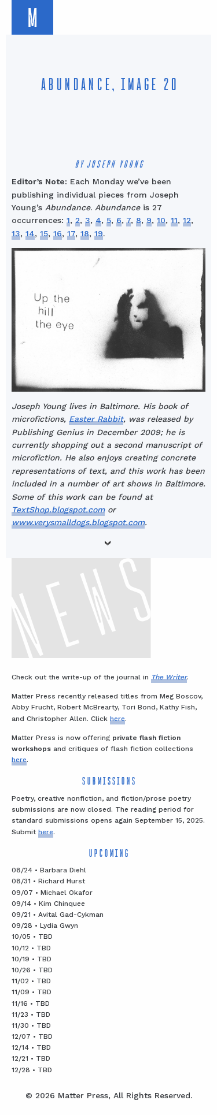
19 (98, 233)
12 (187, 220)
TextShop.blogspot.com (58, 509)
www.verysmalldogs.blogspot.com (78, 522)
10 (161, 220)
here (117, 719)
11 (174, 220)
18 (84, 233)
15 (44, 233)
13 (16, 233)
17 (71, 233)
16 (57, 233)
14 (30, 233)
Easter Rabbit (96, 418)
